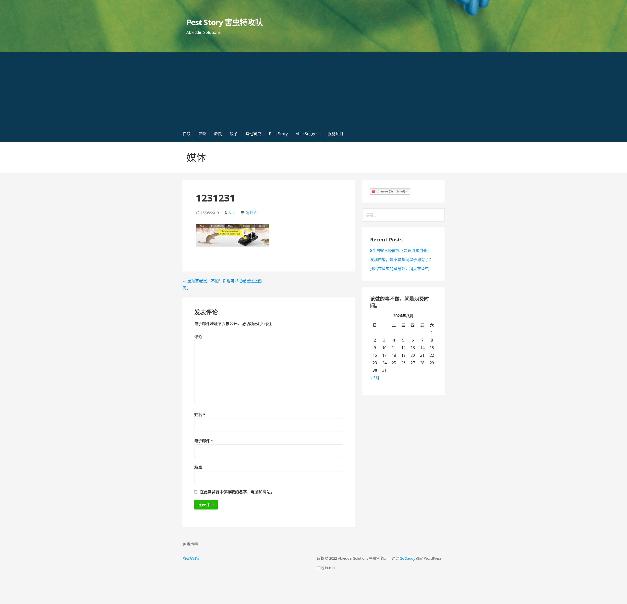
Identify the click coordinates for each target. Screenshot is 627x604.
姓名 (199, 414)
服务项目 (335, 133)
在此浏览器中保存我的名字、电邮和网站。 (237, 492)
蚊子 (234, 133)
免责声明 (190, 544)
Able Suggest (308, 133)
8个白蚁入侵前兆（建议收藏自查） (400, 250)
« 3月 (374, 377)
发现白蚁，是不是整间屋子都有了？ (401, 259)
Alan (232, 212)
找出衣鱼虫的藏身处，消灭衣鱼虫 (399, 268)
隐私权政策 (191, 558)
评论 (198, 336)
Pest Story (278, 133)
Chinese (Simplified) (390, 191)
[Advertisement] (313, 89)
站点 (198, 467)
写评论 (251, 212)
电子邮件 (203, 440)
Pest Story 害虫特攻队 (224, 22)
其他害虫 (253, 133)
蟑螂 (202, 133)
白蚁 (187, 133)
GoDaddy (407, 558)
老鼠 (218, 133)
